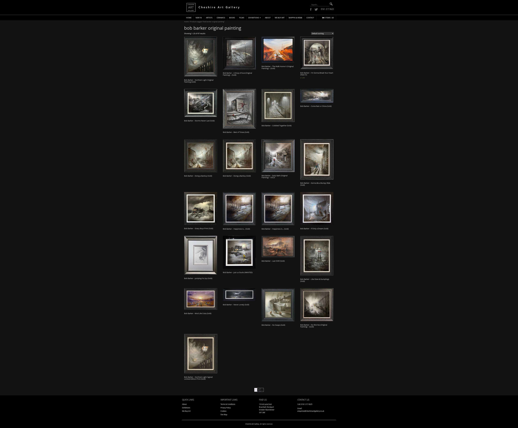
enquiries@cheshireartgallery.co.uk (310, 411)
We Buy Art (279, 17)
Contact (310, 17)
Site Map (224, 414)
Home (188, 17)
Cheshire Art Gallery (252, 424)
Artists (209, 17)
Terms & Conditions (228, 404)
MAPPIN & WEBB (295, 17)
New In (199, 17)
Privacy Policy (226, 408)
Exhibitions (253, 17)
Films (241, 17)
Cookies (223, 411)
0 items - (329, 17)
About (268, 17)
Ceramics (221, 17)
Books (232, 17)
